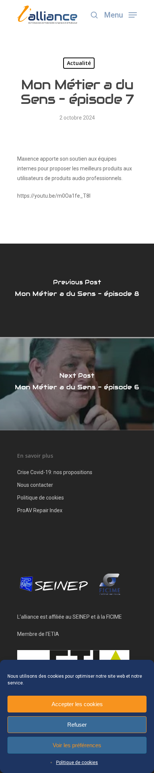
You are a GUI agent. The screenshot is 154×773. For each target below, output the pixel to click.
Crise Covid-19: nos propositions (54, 472)
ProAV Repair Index (39, 510)
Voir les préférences (77, 745)
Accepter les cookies (77, 704)
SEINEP (81, 617)
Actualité (79, 63)
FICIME (114, 617)
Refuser (77, 724)
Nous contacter (35, 485)
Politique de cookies (77, 762)
